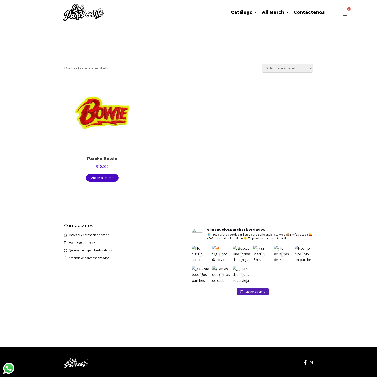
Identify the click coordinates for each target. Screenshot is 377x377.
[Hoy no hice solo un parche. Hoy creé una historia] (304, 255)
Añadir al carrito (102, 178)
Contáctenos (309, 12)
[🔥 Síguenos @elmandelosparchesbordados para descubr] (221, 255)
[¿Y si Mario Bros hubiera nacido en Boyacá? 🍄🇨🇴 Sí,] (262, 255)
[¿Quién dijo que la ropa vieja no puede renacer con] (242, 275)
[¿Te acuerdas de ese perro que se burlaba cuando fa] (283, 255)
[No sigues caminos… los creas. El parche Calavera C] (201, 255)
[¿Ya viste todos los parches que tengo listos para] (201, 275)
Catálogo (242, 12)
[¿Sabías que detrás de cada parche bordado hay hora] (221, 275)
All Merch (273, 12)
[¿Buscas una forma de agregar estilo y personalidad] (242, 255)
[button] (243, 12)
